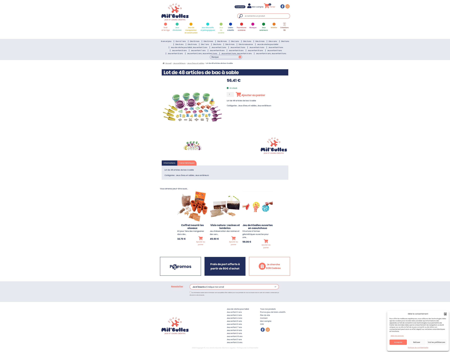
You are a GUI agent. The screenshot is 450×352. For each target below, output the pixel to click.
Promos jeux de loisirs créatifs (272, 312)
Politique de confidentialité (418, 348)
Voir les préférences (436, 342)
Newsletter (177, 286)
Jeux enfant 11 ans (274, 50)
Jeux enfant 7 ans (198, 50)
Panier (272, 7)
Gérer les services (397, 336)
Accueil (168, 63)
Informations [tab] (169, 163)
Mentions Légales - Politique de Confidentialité (240, 348)
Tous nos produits (268, 309)
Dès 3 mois (259, 41)
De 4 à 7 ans (181, 41)
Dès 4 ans (273, 41)
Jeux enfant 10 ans (255, 50)
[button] (445, 314)
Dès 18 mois (222, 41)
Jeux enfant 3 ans (237, 47)
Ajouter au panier (253, 95)
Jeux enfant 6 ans (179, 50)
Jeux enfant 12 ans (175, 53)
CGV (262, 324)
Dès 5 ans (285, 41)
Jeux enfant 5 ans (275, 47)
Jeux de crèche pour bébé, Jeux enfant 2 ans (189, 47)
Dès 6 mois (192, 44)
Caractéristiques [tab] (187, 163)
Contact (240, 6)
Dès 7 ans (205, 44)
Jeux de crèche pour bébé (267, 44)
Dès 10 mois (194, 41)
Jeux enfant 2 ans (219, 47)
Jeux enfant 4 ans (256, 47)
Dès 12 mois (208, 41)
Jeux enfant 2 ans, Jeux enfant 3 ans (202, 53)
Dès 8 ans (217, 44)
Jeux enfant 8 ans (217, 50)
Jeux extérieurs (179, 63)
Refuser (416, 342)
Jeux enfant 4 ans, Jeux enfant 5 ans (271, 53)
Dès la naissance (246, 44)
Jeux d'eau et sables (195, 63)
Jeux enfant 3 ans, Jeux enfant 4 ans (236, 53)
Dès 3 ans (247, 41)
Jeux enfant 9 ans (236, 50)
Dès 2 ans (235, 41)
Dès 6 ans (179, 44)
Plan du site (265, 315)
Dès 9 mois (229, 44)
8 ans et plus (166, 41)
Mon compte (257, 7)
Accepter (398, 342)
